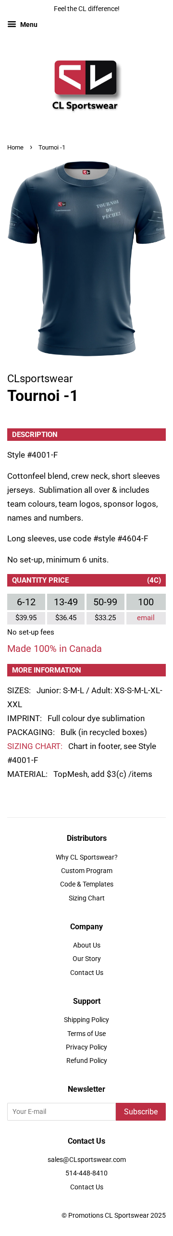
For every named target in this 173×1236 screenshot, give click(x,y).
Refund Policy (86, 1061)
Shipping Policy (86, 1020)
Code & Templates (86, 884)
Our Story (87, 959)
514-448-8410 (86, 1173)
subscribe (141, 1111)
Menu (28, 24)
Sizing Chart (87, 898)
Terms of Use (86, 1034)
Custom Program (86, 871)
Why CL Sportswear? (87, 857)
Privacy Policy (86, 1047)
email (146, 617)
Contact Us (86, 973)
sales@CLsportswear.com (87, 1160)
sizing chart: (34, 746)
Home (15, 147)
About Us (86, 945)
